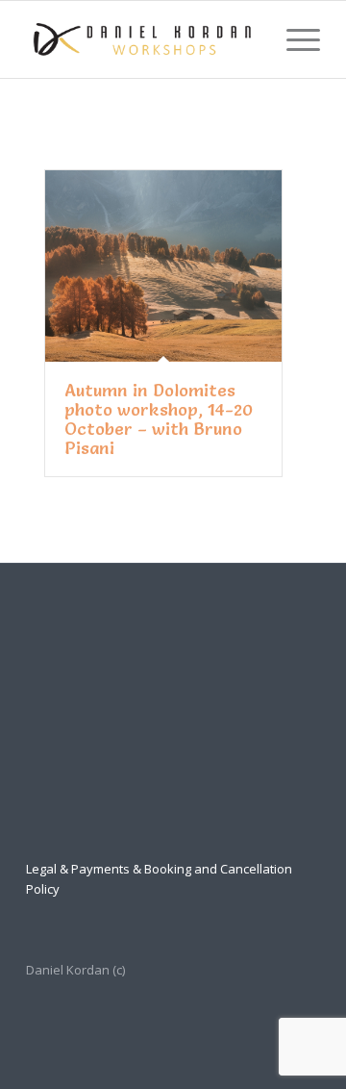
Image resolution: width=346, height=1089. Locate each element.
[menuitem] (293, 39)
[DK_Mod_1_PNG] (143, 39)
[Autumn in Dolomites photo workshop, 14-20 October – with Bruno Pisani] (163, 266)
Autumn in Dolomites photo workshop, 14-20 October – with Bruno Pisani (158, 418)
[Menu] (293, 39)
